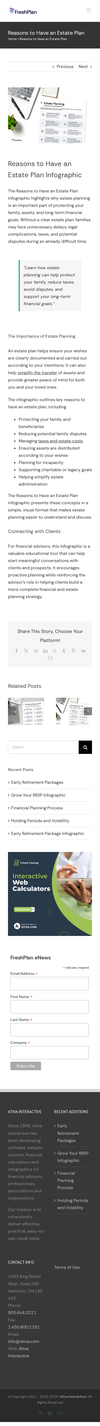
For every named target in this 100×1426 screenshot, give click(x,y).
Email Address (24, 973)
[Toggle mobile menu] (89, 10)
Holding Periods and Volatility (40, 820)
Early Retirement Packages (37, 782)
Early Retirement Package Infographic (47, 833)
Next (83, 66)
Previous (65, 66)
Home (12, 39)
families (83, 220)
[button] (12, 711)
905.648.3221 (22, 1312)
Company (20, 1042)
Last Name (21, 1019)
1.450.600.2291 (24, 1327)
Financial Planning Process (37, 808)
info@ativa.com (23, 1341)
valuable (16, 553)
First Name (21, 996)
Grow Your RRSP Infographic (38, 795)
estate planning (75, 198)
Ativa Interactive (73, 1396)
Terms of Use (67, 1267)
